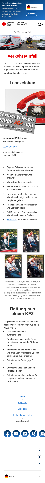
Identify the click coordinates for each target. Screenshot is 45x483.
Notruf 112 (11, 219)
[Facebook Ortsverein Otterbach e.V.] (7, 433)
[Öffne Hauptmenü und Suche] (40, 24)
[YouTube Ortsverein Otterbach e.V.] (16, 433)
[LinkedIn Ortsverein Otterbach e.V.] (25, 433)
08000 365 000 (10, 146)
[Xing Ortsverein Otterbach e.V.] (33, 433)
